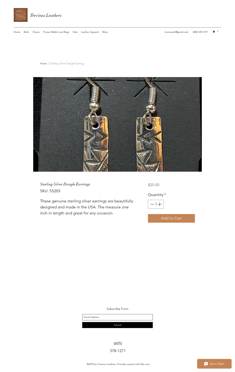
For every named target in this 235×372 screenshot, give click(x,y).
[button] (218, 31)
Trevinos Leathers (46, 15)
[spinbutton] (156, 204)
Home (43, 63)
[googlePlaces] (214, 32)
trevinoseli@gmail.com (177, 31)
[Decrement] (151, 204)
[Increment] (160, 204)
